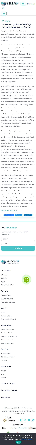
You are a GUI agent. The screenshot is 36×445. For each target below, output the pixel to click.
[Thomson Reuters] (32, 428)
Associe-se (31, 4)
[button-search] (3, 8)
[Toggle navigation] (23, 3)
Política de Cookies (26, 439)
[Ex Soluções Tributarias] (3, 428)
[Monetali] (13, 428)
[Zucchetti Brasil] (22, 428)
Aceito (19, 442)
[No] (34, 439)
